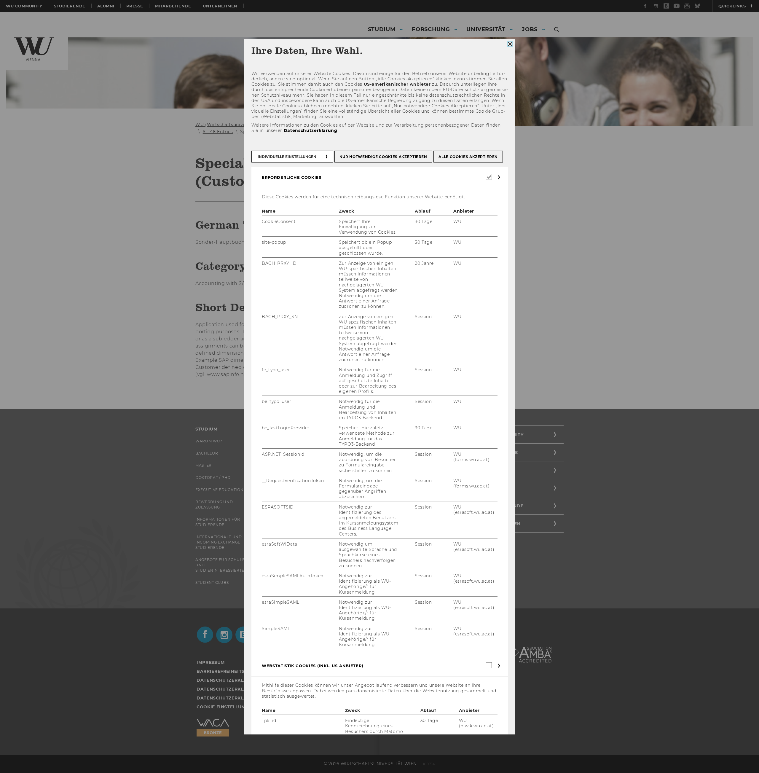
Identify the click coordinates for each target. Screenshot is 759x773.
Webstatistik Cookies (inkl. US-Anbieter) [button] (312, 665)
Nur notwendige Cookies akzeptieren (383, 156)
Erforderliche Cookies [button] (291, 177)
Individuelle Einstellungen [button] (287, 156)
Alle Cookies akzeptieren (468, 156)
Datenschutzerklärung (310, 130)
